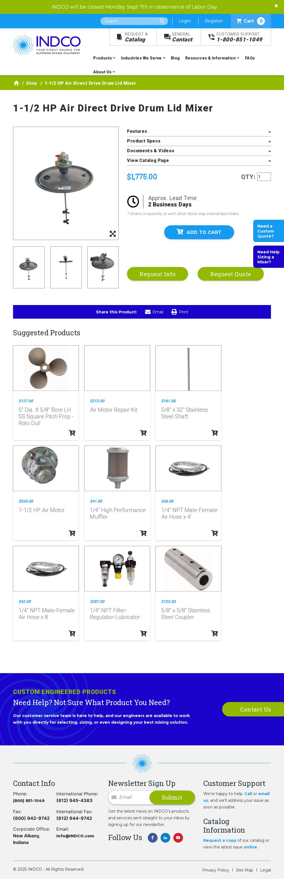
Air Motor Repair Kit (113, 409)
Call (248, 793)
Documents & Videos (150, 150)
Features (137, 131)
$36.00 (167, 501)
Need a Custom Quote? (265, 231)
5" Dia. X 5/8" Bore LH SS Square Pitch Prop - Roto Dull (46, 416)
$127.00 (26, 401)
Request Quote (230, 274)
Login (185, 21)
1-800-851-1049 (239, 37)
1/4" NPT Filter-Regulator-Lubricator (115, 613)
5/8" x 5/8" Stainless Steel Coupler (185, 613)
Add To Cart (204, 232)
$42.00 (25, 601)
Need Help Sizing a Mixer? (268, 256)
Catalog (136, 37)
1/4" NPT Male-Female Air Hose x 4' (189, 513)
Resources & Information (210, 58)
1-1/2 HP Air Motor (42, 510)
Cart (253, 21)
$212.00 (97, 401)
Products (102, 58)
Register (214, 21)
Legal (265, 870)
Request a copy (219, 840)
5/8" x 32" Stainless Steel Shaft (184, 413)
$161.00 (168, 401)
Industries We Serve (141, 58)
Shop (31, 83)
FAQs (250, 58)
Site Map (244, 870)
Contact (182, 37)
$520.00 (26, 501)
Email (158, 311)
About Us (102, 72)
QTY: (248, 176)
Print (183, 311)
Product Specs (143, 141)
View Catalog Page (148, 160)
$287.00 (97, 601)
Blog (175, 58)
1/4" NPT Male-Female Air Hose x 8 (47, 613)
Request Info (158, 274)
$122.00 (168, 601)
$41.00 (96, 501)
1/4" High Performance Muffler (118, 513)
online (250, 847)
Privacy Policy (215, 870)
